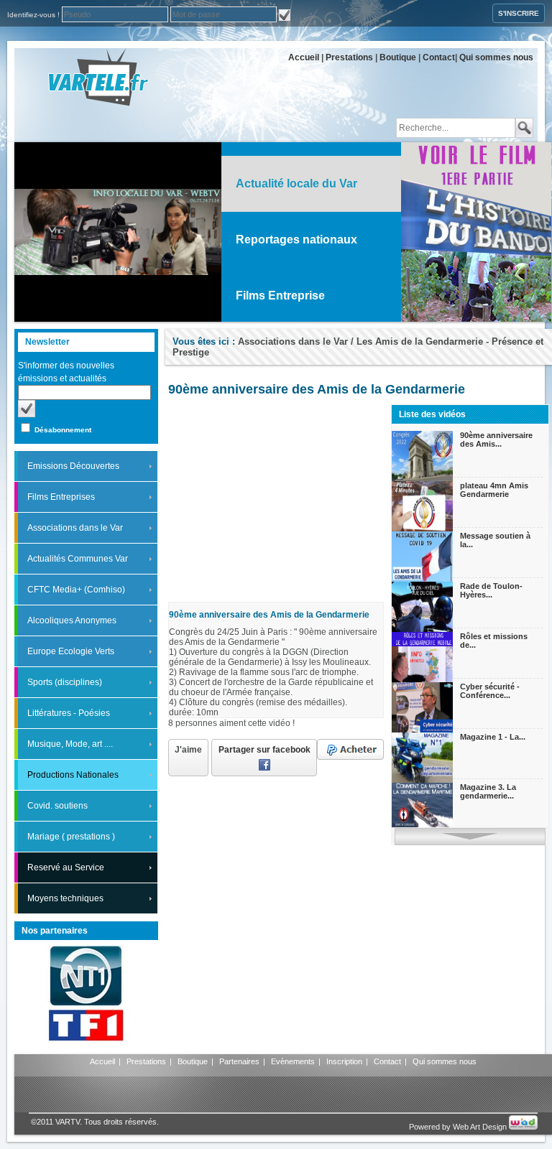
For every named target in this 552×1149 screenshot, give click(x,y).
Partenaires (239, 1061)
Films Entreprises (61, 497)
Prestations (349, 57)
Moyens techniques (65, 898)
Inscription (344, 1061)
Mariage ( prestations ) (71, 837)
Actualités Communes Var (77, 559)
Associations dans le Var (75, 528)
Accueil (303, 57)
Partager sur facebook (264, 750)
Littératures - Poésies (68, 713)
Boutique (398, 57)
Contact (439, 57)
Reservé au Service (65, 867)
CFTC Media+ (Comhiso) (76, 590)
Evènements (293, 1061)
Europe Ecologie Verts (70, 651)
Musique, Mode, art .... (70, 744)
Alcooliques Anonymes (71, 620)
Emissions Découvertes (73, 466)
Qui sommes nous (496, 57)
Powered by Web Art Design (459, 1126)
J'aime (188, 750)
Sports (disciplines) (64, 682)
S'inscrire (518, 13)
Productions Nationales (73, 775)
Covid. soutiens (57, 806)
